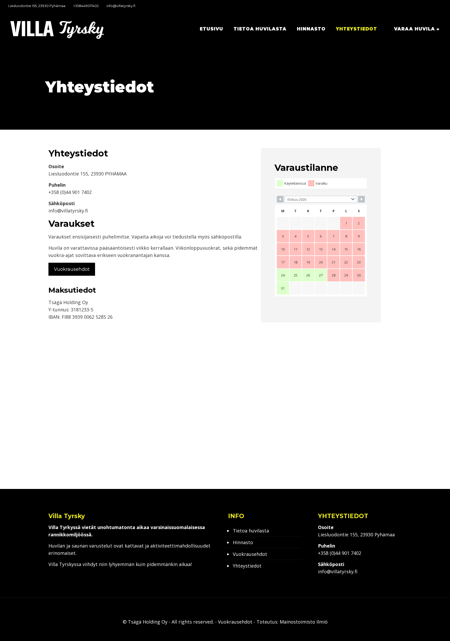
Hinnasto (243, 542)
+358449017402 (86, 6)
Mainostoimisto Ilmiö (304, 622)
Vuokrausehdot (250, 554)
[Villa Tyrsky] (57, 29)
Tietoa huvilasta (251, 530)
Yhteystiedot (247, 566)
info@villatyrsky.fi (121, 6)
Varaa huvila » (417, 29)
